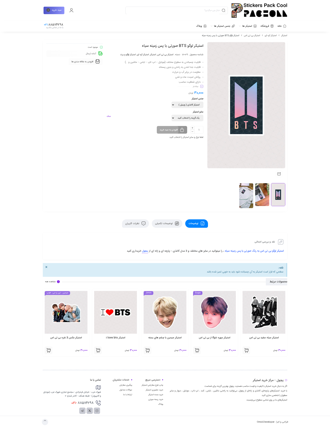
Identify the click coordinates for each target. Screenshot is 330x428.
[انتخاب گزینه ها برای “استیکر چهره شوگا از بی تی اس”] (246, 350)
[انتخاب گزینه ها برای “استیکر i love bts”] (147, 350)
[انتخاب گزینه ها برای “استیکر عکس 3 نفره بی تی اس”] (98, 350)
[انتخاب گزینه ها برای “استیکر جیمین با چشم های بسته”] (197, 350)
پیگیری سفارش (125, 385)
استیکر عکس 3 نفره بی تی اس (115, 338)
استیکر (284, 35)
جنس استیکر (197, 99)
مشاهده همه (50, 281)
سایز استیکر (198, 112)
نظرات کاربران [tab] (132, 223)
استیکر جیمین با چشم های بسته (214, 338)
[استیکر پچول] (259, 10)
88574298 (82, 403)
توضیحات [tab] (193, 223)
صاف (109, 116)
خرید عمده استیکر (155, 395)
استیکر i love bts (165, 338)
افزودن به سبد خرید (169, 130)
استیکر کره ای (271, 35)
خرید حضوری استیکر (154, 390)
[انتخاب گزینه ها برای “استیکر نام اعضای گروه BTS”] (48, 350)
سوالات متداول (126, 390)
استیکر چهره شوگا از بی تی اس (264, 338)
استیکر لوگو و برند (128, 55)
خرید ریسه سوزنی (155, 399)
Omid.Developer (265, 422)
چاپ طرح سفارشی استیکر (152, 385)
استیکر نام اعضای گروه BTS (66, 338)
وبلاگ (160, 404)
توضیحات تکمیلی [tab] (164, 223)
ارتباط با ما (127, 395)
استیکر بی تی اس (252, 35)
